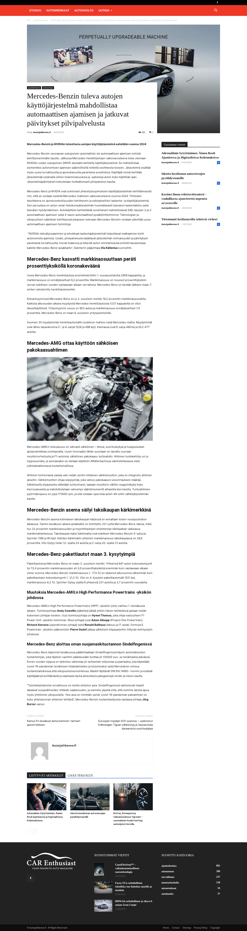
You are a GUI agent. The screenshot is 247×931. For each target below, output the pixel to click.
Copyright (215, 927)
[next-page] (35, 831)
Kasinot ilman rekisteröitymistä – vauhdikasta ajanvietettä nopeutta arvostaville (184, 199)
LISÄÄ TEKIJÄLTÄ (80, 775)
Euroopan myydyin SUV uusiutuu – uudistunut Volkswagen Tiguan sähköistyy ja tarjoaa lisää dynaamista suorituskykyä (125, 724)
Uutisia (104, 10)
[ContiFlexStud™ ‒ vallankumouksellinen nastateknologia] (99, 869)
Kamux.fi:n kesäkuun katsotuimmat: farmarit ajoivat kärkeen (53, 722)
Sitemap (187, 927)
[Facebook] (217, 2)
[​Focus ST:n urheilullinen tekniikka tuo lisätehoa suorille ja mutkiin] (103, 887)
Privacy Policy (200, 927)
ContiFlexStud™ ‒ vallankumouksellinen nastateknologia (127, 868)
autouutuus (48, 87)
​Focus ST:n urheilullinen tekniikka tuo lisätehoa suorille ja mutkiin (133, 887)
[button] (215, 10)
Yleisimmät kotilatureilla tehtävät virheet (189, 219)
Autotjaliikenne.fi (42, 132)
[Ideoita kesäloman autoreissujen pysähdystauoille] (90, 796)
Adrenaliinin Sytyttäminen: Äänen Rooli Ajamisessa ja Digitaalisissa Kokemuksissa (45, 817)
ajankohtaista (41, 20)
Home (166, 927)
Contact (176, 927)
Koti (29, 20)
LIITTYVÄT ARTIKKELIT (46, 775)
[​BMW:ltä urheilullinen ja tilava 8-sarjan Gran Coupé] (103, 906)
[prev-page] (29, 831)
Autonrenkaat (57, 10)
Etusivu (35, 10)
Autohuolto (83, 10)
